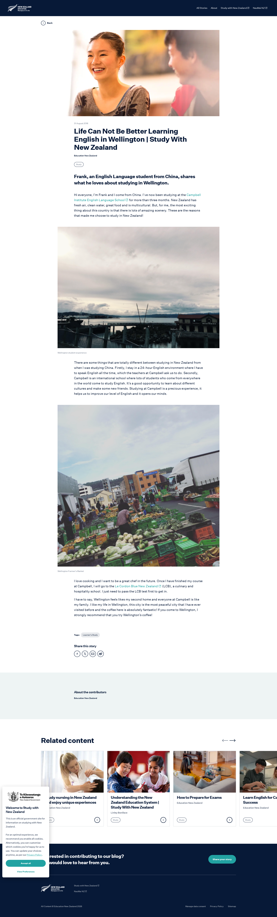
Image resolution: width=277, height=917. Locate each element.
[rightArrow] (232, 740)
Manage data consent (195, 906)
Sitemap (232, 906)
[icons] (77, 654)
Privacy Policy (217, 906)
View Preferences (26, 871)
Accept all (26, 863)
